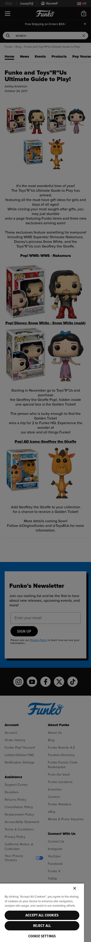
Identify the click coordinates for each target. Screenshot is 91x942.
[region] (42, 912)
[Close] (74, 888)
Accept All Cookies (42, 915)
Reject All (42, 925)
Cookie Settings (42, 936)
